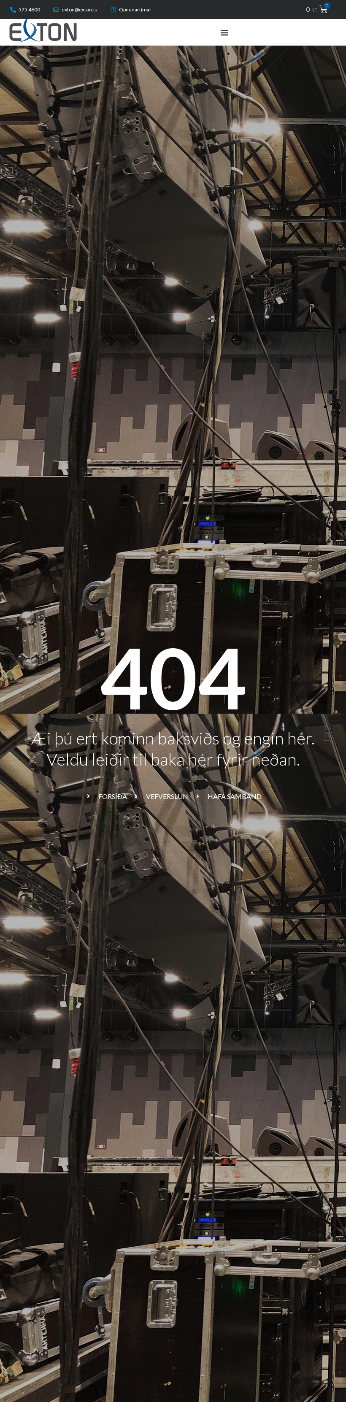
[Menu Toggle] (224, 32)
